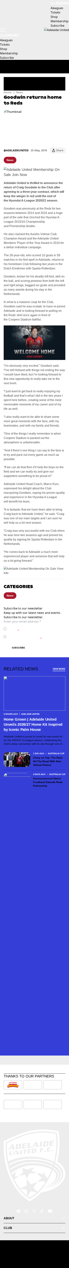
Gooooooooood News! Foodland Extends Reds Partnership (48, 782)
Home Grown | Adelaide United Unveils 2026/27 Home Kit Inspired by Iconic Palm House (33, 724)
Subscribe (18, 648)
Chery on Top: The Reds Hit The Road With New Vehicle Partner (48, 761)
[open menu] (3, 30)
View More (59, 669)
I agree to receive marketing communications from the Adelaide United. (36, 636)
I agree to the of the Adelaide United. (34, 628)
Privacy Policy (33, 627)
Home (7, 92)
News (19, 92)
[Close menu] (61, 1248)
